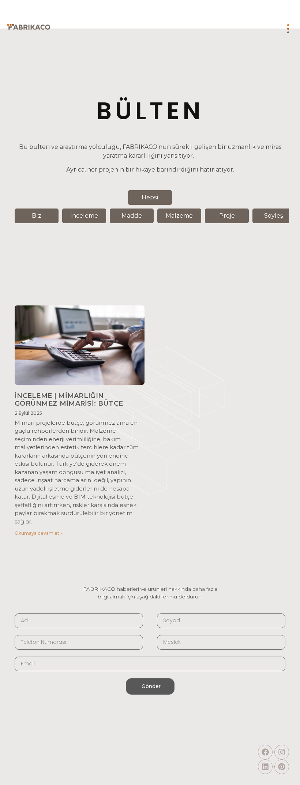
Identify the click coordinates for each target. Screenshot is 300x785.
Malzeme (179, 215)
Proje (227, 215)
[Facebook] (265, 752)
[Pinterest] (281, 766)
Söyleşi (274, 215)
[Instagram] (281, 752)
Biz (36, 215)
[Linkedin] (265, 766)
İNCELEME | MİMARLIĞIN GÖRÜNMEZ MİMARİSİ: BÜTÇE (69, 400)
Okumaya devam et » (39, 533)
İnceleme (84, 215)
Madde (131, 215)
